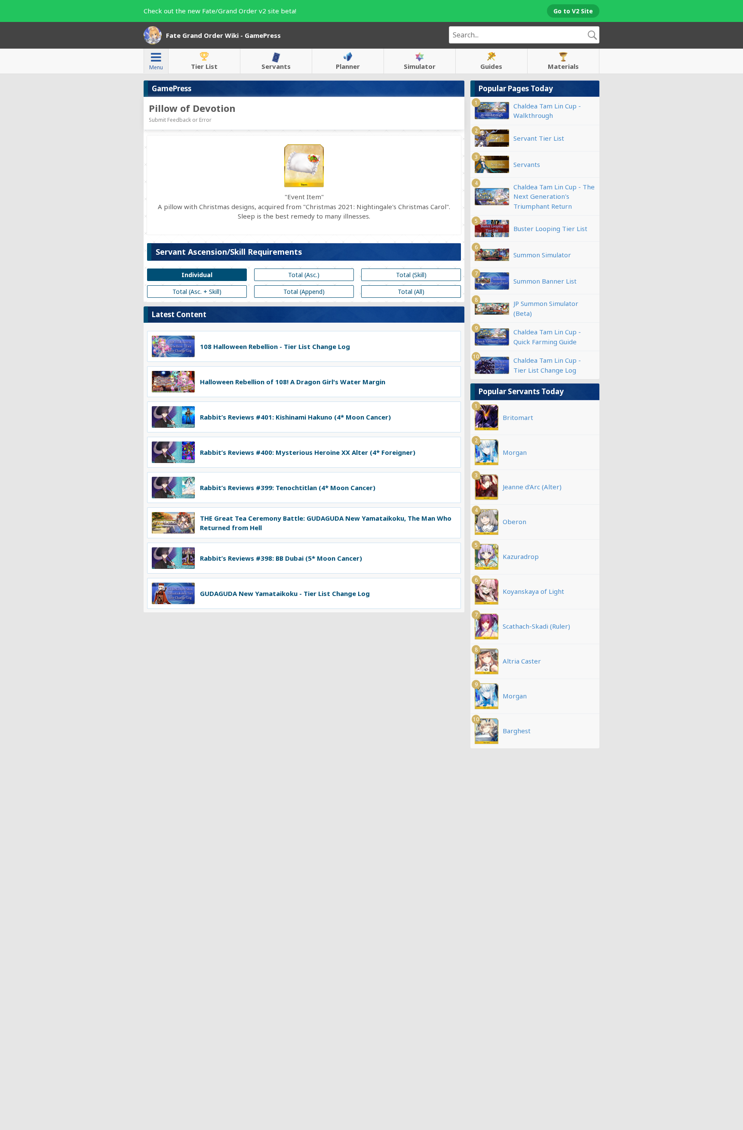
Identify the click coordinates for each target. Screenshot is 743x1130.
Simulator (420, 66)
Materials (563, 66)
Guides (491, 66)
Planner (348, 66)
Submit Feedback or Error (180, 119)
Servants (276, 66)
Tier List (204, 66)
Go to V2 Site (573, 11)
